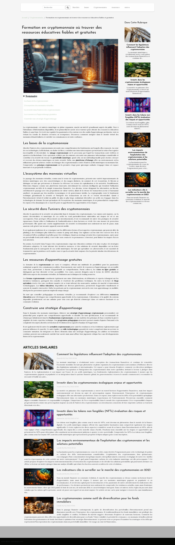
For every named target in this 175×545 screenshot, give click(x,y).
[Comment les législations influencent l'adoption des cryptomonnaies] (137, 34)
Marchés (76, 7)
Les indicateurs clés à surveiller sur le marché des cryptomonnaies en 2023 (137, 192)
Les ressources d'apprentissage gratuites (40, 114)
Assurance (116, 7)
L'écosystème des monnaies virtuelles (38, 105)
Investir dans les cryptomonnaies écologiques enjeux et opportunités (137, 82)
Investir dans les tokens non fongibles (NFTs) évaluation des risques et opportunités (137, 117)
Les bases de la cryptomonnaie (36, 101)
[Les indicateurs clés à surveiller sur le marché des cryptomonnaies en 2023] (137, 179)
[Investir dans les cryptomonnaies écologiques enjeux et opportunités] (137, 69)
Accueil (24, 18)
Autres (127, 7)
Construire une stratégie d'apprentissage (40, 119)
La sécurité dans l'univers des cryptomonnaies (42, 110)
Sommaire (31, 96)
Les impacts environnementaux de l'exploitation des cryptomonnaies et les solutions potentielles (137, 154)
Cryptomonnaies (100, 7)
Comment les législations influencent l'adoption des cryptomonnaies (137, 47)
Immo (86, 7)
